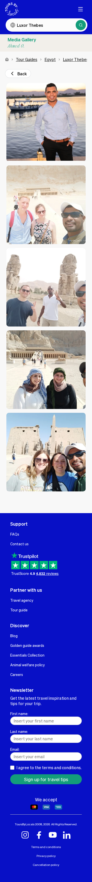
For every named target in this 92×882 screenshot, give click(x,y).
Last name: (19, 731)
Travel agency (21, 600)
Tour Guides (26, 59)
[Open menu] (80, 9)
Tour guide (19, 610)
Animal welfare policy (27, 664)
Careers (16, 674)
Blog (14, 635)
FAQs (14, 534)
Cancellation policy (46, 865)
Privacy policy (46, 856)
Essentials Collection (27, 655)
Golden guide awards (27, 645)
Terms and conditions (46, 847)
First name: (19, 713)
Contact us (19, 543)
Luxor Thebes (75, 59)
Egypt (50, 59)
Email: (14, 749)
